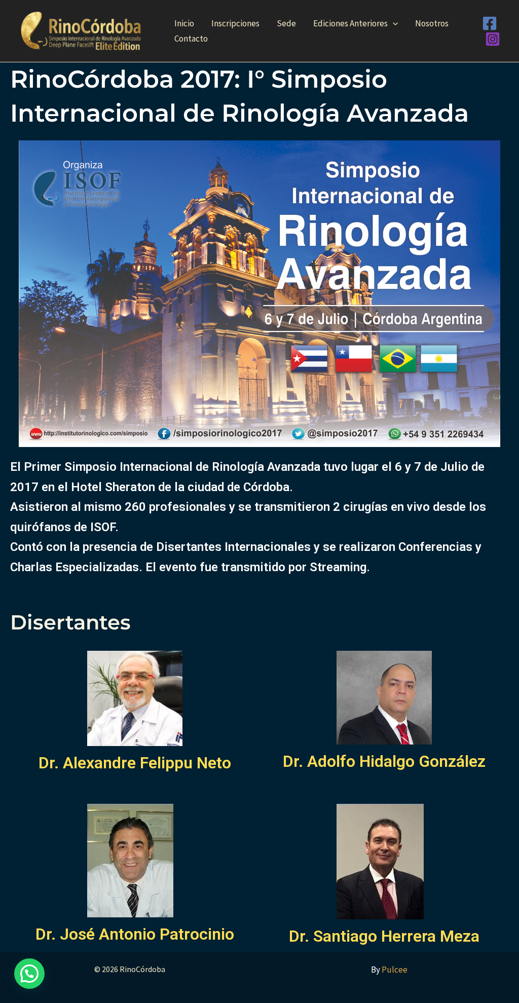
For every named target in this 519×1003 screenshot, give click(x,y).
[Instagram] (492, 39)
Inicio (184, 23)
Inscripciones (235, 23)
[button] (393, 23)
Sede (286, 23)
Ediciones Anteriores (350, 23)
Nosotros (432, 23)
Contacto (191, 38)
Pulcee (394, 969)
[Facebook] (489, 23)
